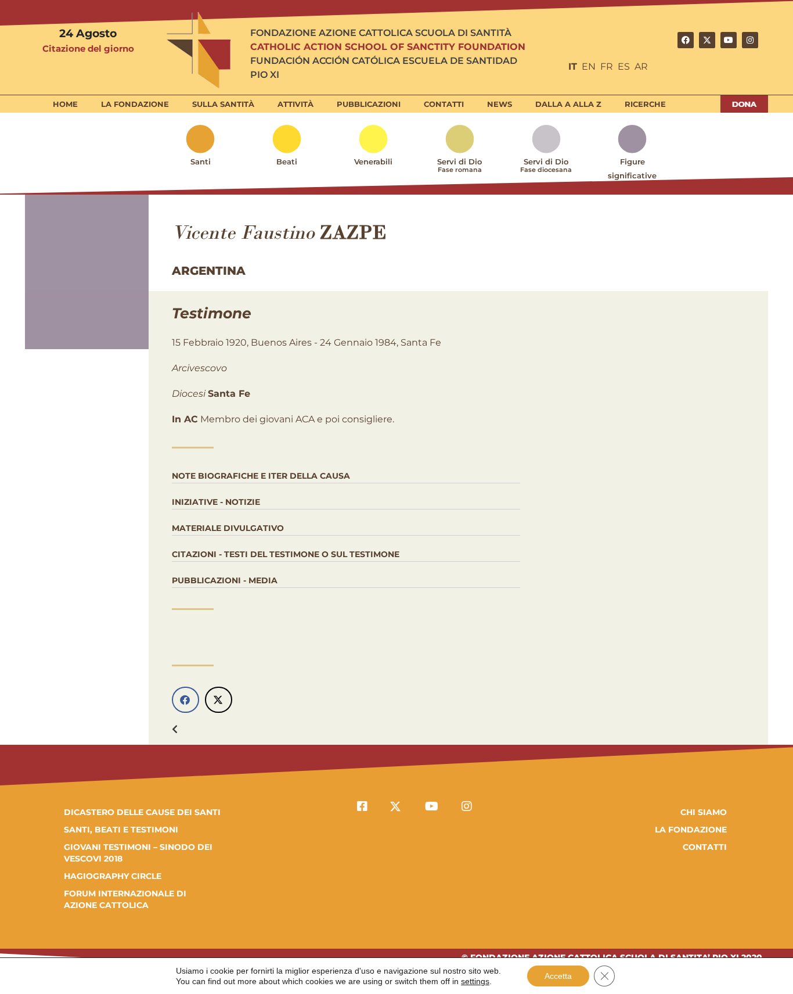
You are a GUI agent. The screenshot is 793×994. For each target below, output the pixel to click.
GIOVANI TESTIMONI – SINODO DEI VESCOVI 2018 (138, 853)
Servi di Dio (459, 165)
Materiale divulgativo (228, 528)
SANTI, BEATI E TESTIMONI (121, 829)
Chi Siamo (703, 812)
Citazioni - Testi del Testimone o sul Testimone (285, 554)
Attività (295, 104)
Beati (286, 161)
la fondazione (691, 829)
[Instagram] (750, 40)
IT (572, 66)
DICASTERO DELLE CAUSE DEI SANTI (142, 812)
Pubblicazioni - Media (224, 580)
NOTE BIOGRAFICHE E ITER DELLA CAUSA (261, 476)
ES (624, 66)
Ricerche (645, 104)
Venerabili (373, 161)
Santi (200, 161)
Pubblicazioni (369, 104)
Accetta (558, 976)
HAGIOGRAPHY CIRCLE (112, 876)
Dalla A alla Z (568, 104)
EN (589, 66)
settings (475, 981)
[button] (185, 700)
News (499, 104)
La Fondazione (135, 104)
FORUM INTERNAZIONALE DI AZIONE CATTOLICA (125, 899)
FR (606, 66)
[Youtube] (728, 40)
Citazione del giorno (88, 48)
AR (641, 66)
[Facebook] (685, 40)
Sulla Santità (223, 104)
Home (65, 104)
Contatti (444, 104)
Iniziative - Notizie (216, 502)
